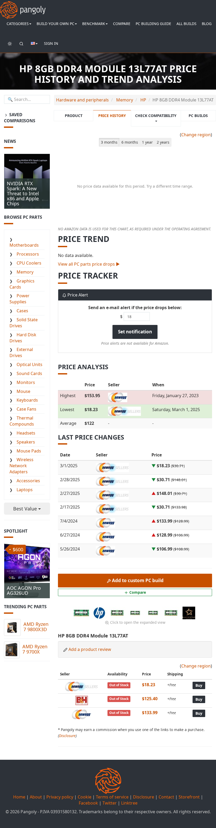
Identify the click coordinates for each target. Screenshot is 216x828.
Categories (18, 23)
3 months (109, 142)
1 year (147, 142)
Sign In (51, 43)
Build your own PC (55, 23)
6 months (129, 142)
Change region (196, 135)
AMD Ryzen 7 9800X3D (35, 626)
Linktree (129, 803)
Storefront (189, 797)
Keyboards (27, 400)
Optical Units (29, 364)
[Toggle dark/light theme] (10, 43)
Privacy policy (59, 797)
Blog (207, 23)
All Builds (186, 23)
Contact (166, 797)
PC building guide (153, 23)
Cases (22, 311)
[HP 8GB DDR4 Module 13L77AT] (82, 612)
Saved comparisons (19, 118)
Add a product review (89, 649)
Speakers (26, 442)
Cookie (84, 797)
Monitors (26, 382)
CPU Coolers (29, 263)
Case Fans (26, 409)
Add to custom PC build (137, 580)
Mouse (23, 391)
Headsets (26, 433)
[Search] (21, 43)
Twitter (109, 803)
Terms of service (112, 797)
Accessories (28, 481)
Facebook (88, 803)
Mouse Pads (29, 451)
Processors (28, 254)
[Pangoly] (23, 6)
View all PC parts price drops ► (89, 264)
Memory (25, 272)
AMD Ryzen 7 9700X (34, 649)
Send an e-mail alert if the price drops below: (135, 307)
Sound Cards (29, 373)
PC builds (198, 115)
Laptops (25, 490)
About (36, 797)
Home (19, 797)
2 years (163, 142)
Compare (121, 23)
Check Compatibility (155, 115)
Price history (112, 115)
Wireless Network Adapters (21, 466)
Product (73, 115)
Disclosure (67, 735)
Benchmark (93, 23)
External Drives (21, 352)
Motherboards (24, 245)
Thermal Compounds (21, 421)
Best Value (25, 508)
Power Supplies (19, 299)
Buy (198, 685)
